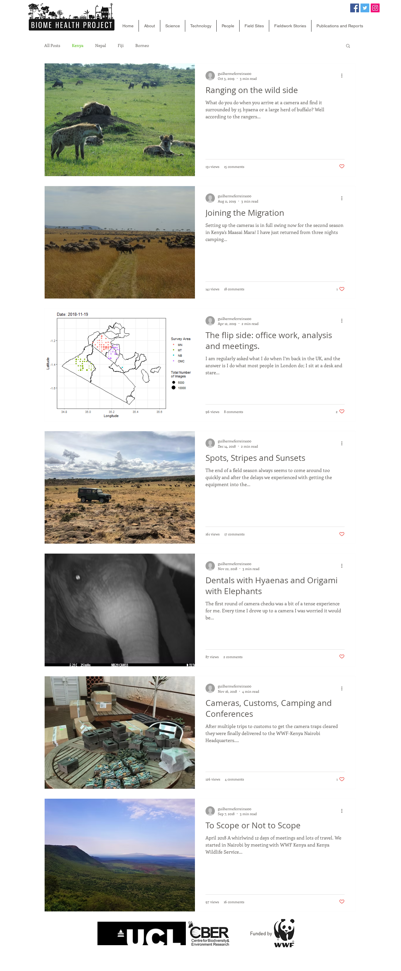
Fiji (121, 45)
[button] (348, 46)
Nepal (100, 45)
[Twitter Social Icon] (364, 8)
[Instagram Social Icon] (375, 8)
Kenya (77, 45)
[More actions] (343, 75)
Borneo (142, 45)
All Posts (52, 45)
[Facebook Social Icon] (354, 8)
